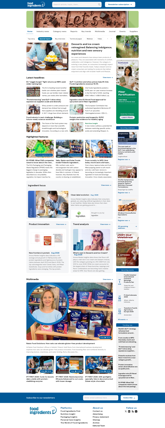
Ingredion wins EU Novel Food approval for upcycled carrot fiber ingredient (88, 101)
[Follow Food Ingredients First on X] (126, 412)
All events (121, 319)
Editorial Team (99, 426)
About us (98, 408)
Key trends (86, 31)
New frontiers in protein (39, 253)
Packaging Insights (69, 417)
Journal (112, 31)
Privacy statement (101, 417)
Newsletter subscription (118, 4)
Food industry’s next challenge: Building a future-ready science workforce (44, 118)
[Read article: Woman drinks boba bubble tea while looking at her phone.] (99, 157)
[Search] (99, 4)
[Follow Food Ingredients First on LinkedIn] (129, 412)
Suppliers (134, 31)
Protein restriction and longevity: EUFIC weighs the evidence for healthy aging (87, 118)
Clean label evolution (80, 195)
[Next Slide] (111, 38)
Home (29, 31)
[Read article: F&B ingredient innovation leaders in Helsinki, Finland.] (69, 157)
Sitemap (96, 420)
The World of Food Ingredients (74, 423)
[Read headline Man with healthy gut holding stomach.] (76, 114)
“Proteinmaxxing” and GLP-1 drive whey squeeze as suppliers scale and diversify (43, 101)
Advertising (98, 414)
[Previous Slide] (107, 38)
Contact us (97, 411)
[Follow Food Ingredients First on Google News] (136, 412)
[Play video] (70, 311)
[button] (69, 58)
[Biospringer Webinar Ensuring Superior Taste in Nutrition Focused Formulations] (127, 265)
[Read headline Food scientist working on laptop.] (33, 131)
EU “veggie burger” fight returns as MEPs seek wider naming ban (46, 83)
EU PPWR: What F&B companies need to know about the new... (40, 161)
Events (122, 31)
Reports (73, 31)
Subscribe (128, 398)
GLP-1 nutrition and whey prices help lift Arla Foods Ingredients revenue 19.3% (89, 83)
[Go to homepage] (43, 414)
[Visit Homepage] (36, 8)
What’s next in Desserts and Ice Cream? (90, 253)
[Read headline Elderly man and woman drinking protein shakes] (76, 131)
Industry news (43, 31)
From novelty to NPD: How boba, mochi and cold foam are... (97, 162)
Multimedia (100, 31)
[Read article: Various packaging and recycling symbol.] (40, 157)
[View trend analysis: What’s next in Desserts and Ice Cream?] (91, 239)
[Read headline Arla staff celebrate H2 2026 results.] (76, 96)
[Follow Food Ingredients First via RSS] (132, 412)
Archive (96, 423)
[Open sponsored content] (82, 27)
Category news (59, 31)
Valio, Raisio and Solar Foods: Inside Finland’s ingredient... (68, 161)
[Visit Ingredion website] (80, 218)
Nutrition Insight (68, 414)
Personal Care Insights (71, 420)
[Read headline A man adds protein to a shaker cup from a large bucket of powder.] (33, 114)
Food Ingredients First (70, 411)
